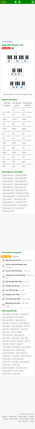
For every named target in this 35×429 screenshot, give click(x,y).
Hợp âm (16, 257)
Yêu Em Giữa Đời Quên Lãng (16, 264)
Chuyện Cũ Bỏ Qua (12, 286)
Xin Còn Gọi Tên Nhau (13, 271)
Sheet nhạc (6, 257)
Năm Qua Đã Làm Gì (13, 260)
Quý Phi (22, 290)
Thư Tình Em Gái (11, 290)
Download (6, 48)
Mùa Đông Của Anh (12, 303)
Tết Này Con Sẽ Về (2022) (15, 275)
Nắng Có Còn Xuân (12, 294)
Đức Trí (23, 294)
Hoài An (26, 281)
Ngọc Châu (26, 299)
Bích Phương (25, 286)
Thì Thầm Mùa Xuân (13, 299)
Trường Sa (8, 267)
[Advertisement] (17, 22)
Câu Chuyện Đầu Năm (13, 281)
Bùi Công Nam (27, 260)
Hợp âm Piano (7, 42)
